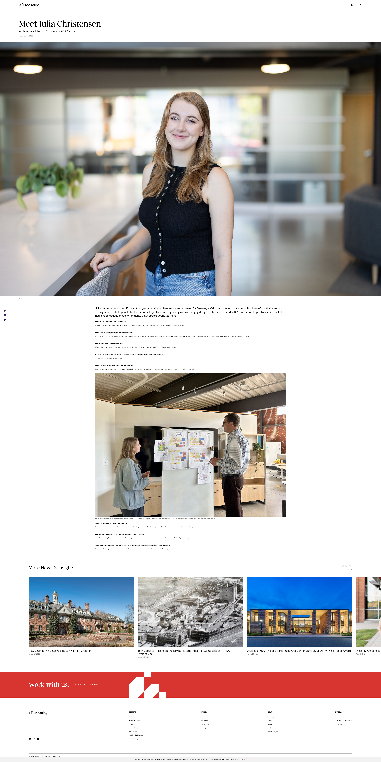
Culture (269, 724)
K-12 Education (134, 728)
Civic (131, 717)
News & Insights (272, 731)
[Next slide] (350, 567)
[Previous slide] (344, 567)
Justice (131, 724)
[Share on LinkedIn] (5, 315)
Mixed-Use (133, 731)
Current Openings (341, 717)
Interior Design (205, 724)
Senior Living (133, 739)
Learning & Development (343, 720)
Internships (339, 724)
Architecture (204, 717)
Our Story (270, 717)
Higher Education (135, 720)
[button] (360, 5)
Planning (203, 728)
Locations (270, 728)
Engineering (204, 720)
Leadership (271, 720)
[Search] (352, 5)
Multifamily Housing (136, 735)
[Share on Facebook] (5, 319)
